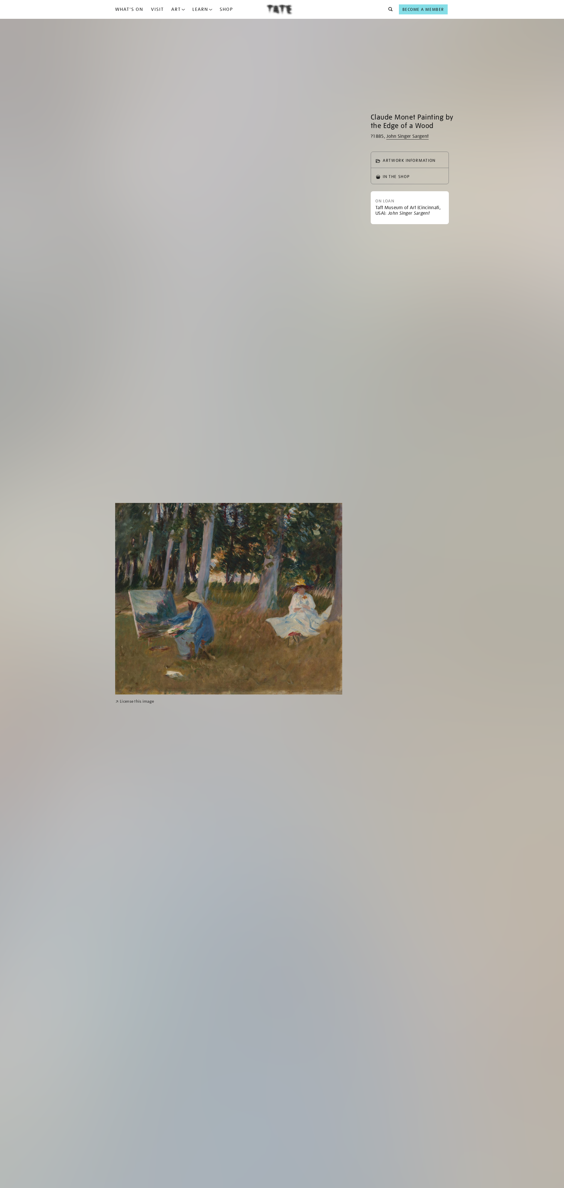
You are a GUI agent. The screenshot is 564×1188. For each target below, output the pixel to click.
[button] (389, 9)
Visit (157, 9)
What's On (129, 9)
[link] (134, 701)
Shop (226, 9)
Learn (200, 9)
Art (176, 9)
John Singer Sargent (407, 136)
